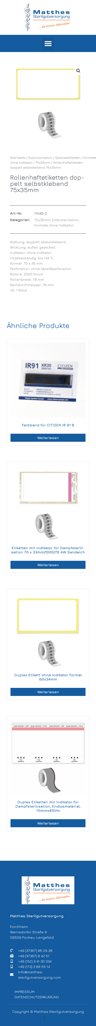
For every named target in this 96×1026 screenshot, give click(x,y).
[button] (48, 43)
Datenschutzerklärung (37, 997)
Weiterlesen (48, 438)
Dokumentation (40, 157)
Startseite (17, 157)
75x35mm (42, 162)
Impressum (25, 992)
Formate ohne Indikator (54, 225)
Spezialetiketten (68, 157)
